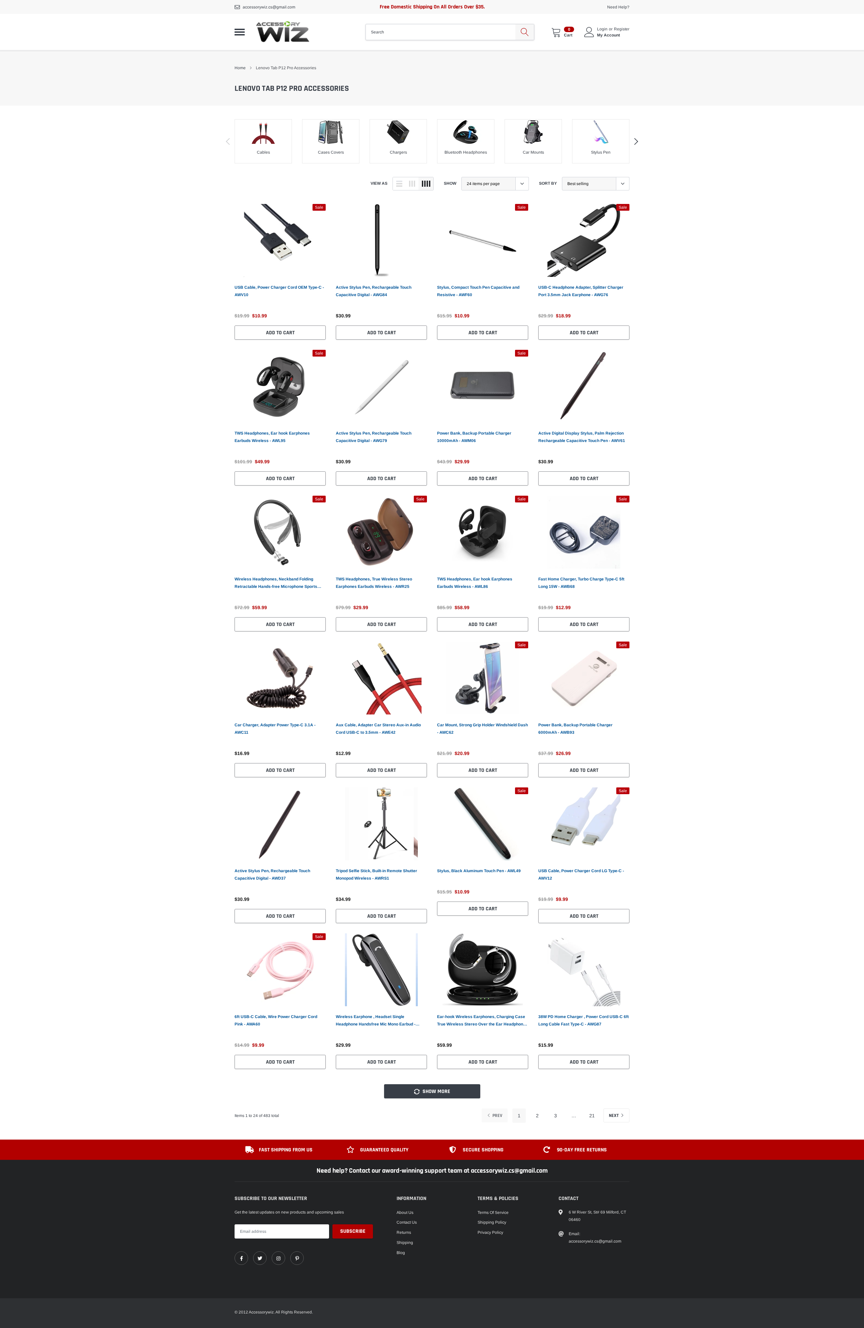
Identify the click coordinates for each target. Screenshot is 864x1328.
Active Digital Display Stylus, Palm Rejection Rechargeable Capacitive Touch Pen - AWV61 (581, 437)
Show (450, 183)
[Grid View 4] (425, 183)
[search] (524, 32)
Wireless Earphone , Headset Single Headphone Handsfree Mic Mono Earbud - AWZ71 (375, 1021)
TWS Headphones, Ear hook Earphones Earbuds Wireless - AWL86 (474, 583)
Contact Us (407, 1222)
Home (240, 68)
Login (602, 29)
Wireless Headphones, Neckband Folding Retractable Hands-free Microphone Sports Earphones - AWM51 (276, 583)
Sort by (548, 183)
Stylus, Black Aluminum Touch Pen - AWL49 (479, 870)
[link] (280, 240)
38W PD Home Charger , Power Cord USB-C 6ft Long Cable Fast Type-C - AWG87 (583, 1020)
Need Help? (618, 7)
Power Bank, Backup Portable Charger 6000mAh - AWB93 (575, 729)
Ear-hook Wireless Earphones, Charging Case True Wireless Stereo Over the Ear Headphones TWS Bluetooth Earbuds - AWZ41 (482, 1021)
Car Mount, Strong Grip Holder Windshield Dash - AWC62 (482, 729)
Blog (401, 1252)
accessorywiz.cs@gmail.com (269, 7)
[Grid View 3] (412, 183)
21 (592, 1115)
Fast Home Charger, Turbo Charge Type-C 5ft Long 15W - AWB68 (581, 583)
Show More (435, 1091)
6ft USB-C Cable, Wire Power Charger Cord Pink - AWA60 (276, 1020)
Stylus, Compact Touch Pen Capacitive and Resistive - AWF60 (478, 291)
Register (621, 29)
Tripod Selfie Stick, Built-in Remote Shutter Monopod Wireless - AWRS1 (376, 874)
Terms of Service (493, 1212)
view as (379, 183)
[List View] (399, 183)
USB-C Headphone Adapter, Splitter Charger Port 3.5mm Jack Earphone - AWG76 (580, 291)
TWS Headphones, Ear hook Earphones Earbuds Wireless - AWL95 (272, 437)
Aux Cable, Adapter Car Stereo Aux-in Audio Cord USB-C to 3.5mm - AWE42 (378, 729)
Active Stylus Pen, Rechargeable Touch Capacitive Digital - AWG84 (373, 291)
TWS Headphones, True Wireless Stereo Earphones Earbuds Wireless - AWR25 (374, 583)
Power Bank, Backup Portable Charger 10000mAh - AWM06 (474, 437)
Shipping (405, 1242)
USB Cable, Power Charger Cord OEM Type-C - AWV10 (279, 291)
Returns (404, 1232)
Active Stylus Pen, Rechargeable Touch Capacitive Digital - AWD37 (272, 874)
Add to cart (280, 332)
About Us (405, 1212)
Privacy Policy (490, 1232)
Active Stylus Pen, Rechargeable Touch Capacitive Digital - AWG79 (373, 437)
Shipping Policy (492, 1222)
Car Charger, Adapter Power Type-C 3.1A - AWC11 (275, 729)
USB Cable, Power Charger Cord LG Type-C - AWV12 (581, 874)
